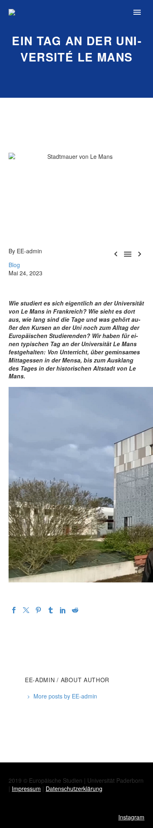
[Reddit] (75, 610)
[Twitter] (26, 610)
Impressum (26, 788)
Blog (14, 265)
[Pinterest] (38, 610)
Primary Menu (137, 12)
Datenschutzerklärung (74, 788)
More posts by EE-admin (65, 696)
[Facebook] (14, 610)
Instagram (131, 817)
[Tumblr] (50, 610)
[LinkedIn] (63, 610)
